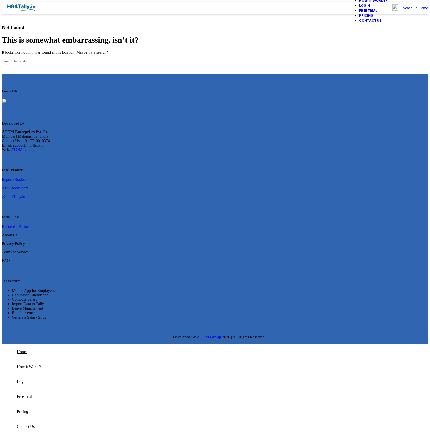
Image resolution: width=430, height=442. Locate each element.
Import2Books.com (17, 179)
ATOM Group (22, 149)
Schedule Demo (415, 8)
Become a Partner (16, 226)
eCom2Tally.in (13, 196)
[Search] (422, 61)
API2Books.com (15, 188)
